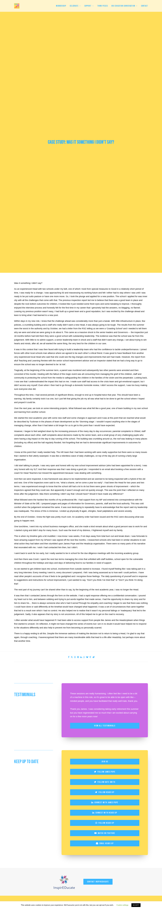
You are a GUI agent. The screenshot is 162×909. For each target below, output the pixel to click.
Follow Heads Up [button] (106, 792)
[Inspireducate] (64, 881)
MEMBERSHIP (61, 6)
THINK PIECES (102, 6)
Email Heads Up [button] (106, 843)
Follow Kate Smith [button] (106, 782)
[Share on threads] (74, 657)
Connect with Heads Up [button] (106, 813)
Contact (144, 6)
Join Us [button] (104, 761)
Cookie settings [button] (122, 905)
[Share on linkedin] (81, 657)
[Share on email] (93, 657)
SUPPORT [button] (87, 6)
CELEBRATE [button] (74, 6)
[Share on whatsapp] (84, 657)
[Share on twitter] (71, 657)
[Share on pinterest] (77, 657)
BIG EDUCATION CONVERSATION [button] (123, 6)
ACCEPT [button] (136, 905)
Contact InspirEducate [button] (98, 881)
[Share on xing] (90, 657)
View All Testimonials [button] (104, 725)
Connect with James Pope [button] (106, 802)
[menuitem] (62, 6)
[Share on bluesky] (87, 657)
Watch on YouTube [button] (106, 833)
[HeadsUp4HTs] (16, 6)
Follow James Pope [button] (106, 772)
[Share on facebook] (68, 657)
